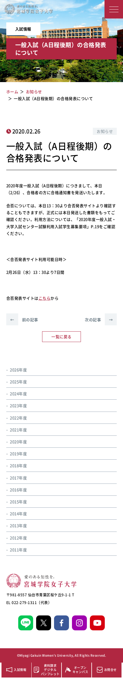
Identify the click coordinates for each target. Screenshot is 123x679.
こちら (45, 298)
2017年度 (18, 478)
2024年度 (18, 393)
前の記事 (24, 319)
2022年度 (18, 418)
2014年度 (18, 513)
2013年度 (18, 525)
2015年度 (18, 501)
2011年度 (18, 549)
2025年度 (18, 381)
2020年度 (18, 441)
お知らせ (105, 131)
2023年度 (18, 405)
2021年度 (18, 429)
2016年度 (18, 489)
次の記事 (99, 319)
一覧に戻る (61, 336)
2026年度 (18, 369)
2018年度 (18, 465)
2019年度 (18, 453)
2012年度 (18, 538)
